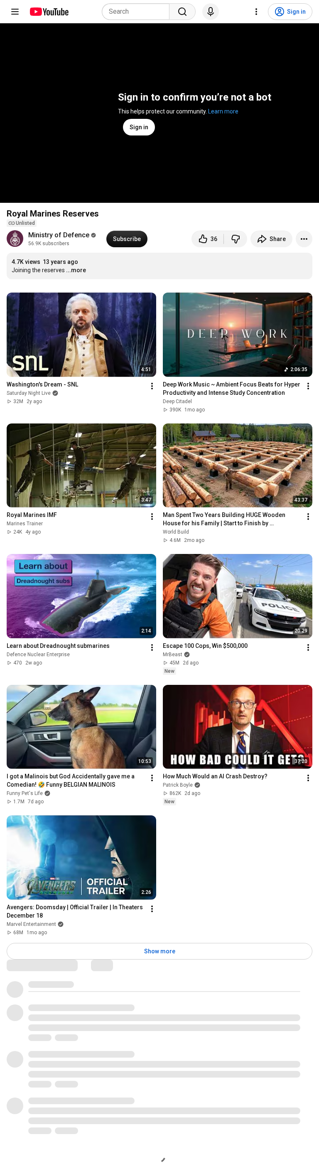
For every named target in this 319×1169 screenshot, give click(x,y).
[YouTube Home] (48, 11)
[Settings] (256, 12)
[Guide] (15, 12)
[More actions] (304, 239)
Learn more (223, 111)
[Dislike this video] (235, 239)
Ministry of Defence (58, 235)
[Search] (182, 11)
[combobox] (138, 12)
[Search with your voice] (210, 11)
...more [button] (76, 270)
